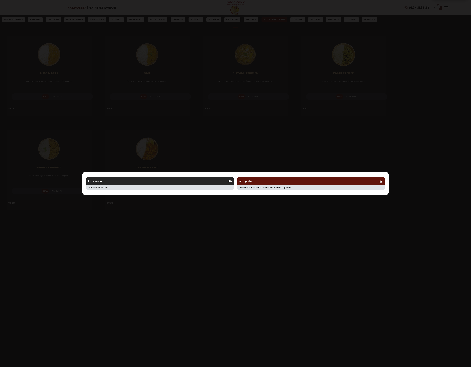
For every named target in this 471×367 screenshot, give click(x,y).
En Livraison (95, 181)
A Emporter (246, 181)
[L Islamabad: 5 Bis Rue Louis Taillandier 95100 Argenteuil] (311, 187)
